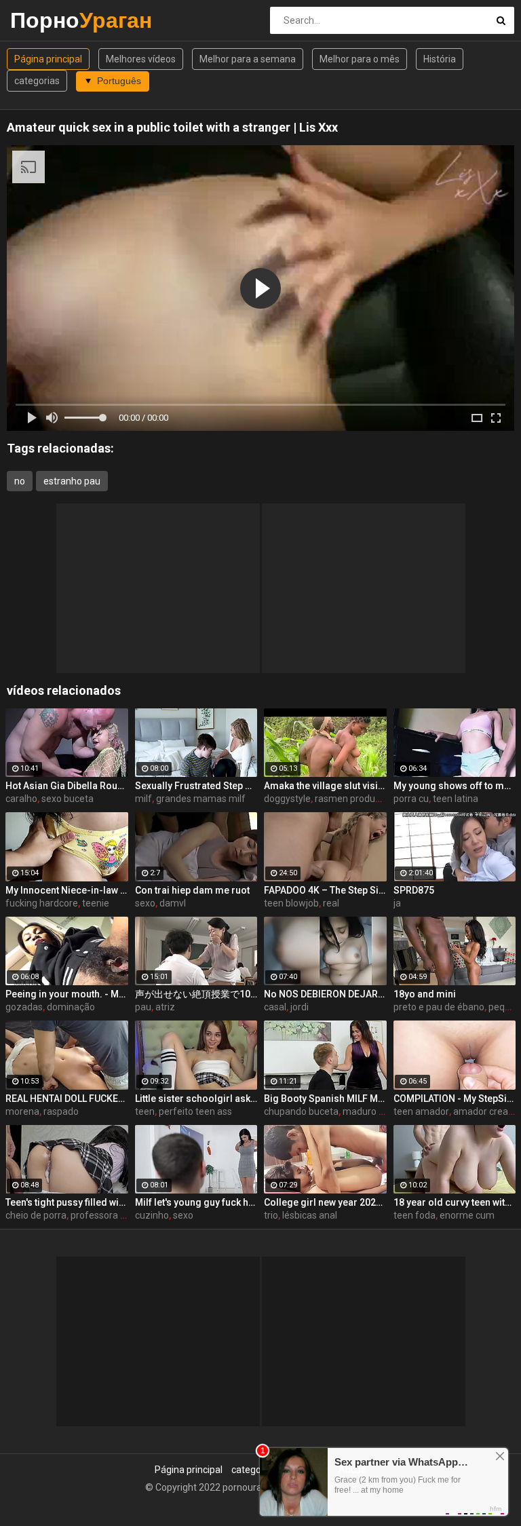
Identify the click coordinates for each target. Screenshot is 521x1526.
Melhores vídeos (141, 59)
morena (22, 1111)
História (439, 59)
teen (145, 1111)
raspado (61, 1111)
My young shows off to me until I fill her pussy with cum (454, 785)
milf (143, 798)
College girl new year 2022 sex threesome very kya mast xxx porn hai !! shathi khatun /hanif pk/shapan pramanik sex (325, 1202)
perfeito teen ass (195, 1111)
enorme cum (467, 1215)
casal (275, 1007)
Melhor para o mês (360, 59)
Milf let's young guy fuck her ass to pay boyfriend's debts (196, 1202)
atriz (165, 1007)
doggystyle (287, 798)
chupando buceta (301, 1111)
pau (143, 1007)
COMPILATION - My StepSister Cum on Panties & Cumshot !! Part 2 (454, 1098)
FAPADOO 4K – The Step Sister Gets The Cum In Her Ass (325, 890)
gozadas (24, 1007)
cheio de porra (35, 1215)
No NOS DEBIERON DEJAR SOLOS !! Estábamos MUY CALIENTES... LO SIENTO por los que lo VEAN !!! (325, 994)
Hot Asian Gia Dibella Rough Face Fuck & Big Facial (66, 785)
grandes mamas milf (201, 798)
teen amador (421, 1111)
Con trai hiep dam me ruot (192, 890)
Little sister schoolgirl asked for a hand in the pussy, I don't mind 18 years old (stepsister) (196, 1098)
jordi (299, 1007)
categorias (37, 80)
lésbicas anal (309, 1215)
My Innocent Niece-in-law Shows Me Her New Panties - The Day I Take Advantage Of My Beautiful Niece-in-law (66, 890)
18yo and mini (424, 994)
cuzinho (152, 1215)
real (331, 903)
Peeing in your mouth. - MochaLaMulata (66, 994)
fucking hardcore (41, 903)
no (19, 481)
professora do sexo (112, 1215)
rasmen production (355, 798)
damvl (172, 903)
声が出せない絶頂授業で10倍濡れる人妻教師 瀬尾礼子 (196, 994)
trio (271, 1215)
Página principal (48, 59)
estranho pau (71, 481)
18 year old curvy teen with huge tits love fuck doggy (454, 1202)
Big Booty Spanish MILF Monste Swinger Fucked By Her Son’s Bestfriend (325, 1098)
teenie (95, 903)
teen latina (455, 798)
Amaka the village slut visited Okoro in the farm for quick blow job (325, 785)
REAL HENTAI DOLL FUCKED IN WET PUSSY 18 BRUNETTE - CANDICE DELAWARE (66, 1098)
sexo (145, 903)
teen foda (414, 1215)
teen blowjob (291, 903)
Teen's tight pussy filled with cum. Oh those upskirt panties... (66, 1202)
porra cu (411, 798)
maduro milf (369, 1111)
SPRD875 (413, 890)
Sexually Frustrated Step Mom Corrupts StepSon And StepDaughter (196, 785)
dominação (71, 1007)
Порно (45, 20)
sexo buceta (67, 798)
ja (397, 903)
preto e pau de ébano (438, 1007)
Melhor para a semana (247, 59)
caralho (21, 798)
